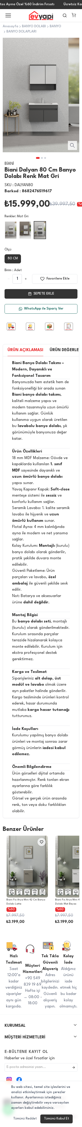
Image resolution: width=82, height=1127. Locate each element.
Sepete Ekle (43, 293)
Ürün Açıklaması (25, 350)
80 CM (13, 258)
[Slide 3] (45, 158)
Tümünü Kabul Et (56, 1118)
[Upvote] (9, 279)
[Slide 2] (42, 158)
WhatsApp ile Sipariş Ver (43, 308)
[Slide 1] (38, 158)
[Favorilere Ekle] (41, 842)
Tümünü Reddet (25, 1118)
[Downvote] (26, 279)
